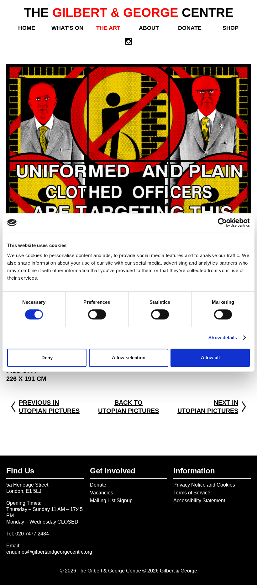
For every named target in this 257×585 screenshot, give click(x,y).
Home (26, 28)
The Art (108, 28)
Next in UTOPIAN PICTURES (207, 406)
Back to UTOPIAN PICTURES (128, 406)
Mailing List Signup (111, 500)
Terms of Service (191, 492)
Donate (190, 28)
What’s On (67, 28)
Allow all (210, 357)
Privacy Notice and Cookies (204, 484)
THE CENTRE (128, 12)
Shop (231, 28)
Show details (222, 337)
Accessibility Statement (199, 500)
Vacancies (101, 492)
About (149, 28)
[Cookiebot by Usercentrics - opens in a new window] (222, 222)
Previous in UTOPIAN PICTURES (49, 406)
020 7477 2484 (32, 533)
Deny (47, 357)
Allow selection (128, 357)
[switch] (97, 314)
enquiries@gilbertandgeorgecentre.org (49, 552)
